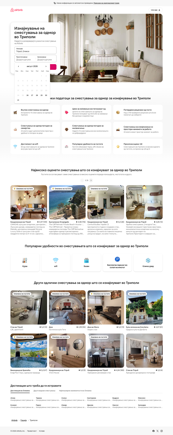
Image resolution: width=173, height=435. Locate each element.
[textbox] (25, 59)
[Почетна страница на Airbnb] (16, 10)
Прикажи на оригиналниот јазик (106, 3)
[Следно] (91, 180)
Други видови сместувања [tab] (44, 391)
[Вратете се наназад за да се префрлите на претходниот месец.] (18, 66)
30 (46, 95)
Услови (42, 431)
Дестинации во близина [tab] (20, 391)
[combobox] (35, 51)
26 (27, 95)
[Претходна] (82, 180)
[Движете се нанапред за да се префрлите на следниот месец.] (46, 66)
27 (32, 95)
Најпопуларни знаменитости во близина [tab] (75, 391)
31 (18, 100)
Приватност (32, 431)
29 (41, 95)
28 (37, 95)
